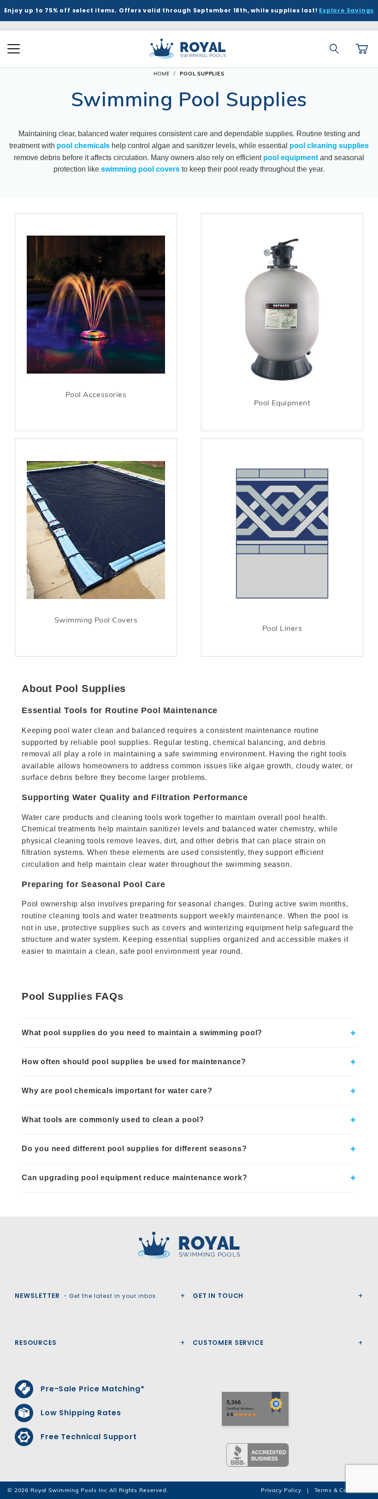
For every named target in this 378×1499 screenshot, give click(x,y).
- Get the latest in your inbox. (86, 1295)
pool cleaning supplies (329, 146)
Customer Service (228, 1342)
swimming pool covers (140, 169)
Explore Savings (346, 10)
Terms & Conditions (342, 1490)
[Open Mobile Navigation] (13, 48)
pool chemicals (83, 146)
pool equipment (290, 157)
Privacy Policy (281, 1490)
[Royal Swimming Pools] (185, 1245)
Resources (36, 1342)
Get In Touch (218, 1295)
